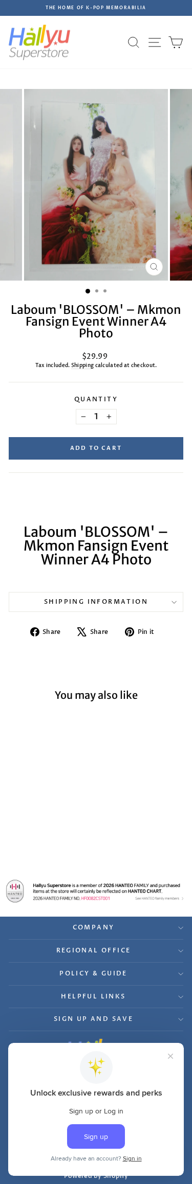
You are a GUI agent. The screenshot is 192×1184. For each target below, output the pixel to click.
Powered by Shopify (96, 1176)
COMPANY (94, 927)
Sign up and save (93, 1019)
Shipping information (96, 602)
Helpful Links (93, 996)
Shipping (82, 365)
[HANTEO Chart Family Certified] (96, 891)
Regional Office (93, 950)
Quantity (96, 399)
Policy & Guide (93, 973)
